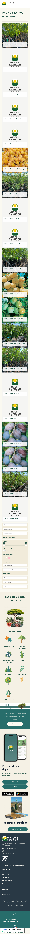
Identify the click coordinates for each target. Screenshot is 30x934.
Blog (3, 884)
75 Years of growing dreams (13, 865)
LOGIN (15, 786)
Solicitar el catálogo (15, 822)
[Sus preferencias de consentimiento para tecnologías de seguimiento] (2, 931)
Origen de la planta (8, 529)
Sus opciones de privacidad (14, 929)
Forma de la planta (7, 582)
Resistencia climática (8, 533)
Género (5, 524)
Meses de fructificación (8, 569)
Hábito (5, 577)
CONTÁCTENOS (15, 724)
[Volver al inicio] (8, 4)
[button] (27, 4)
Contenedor (6, 586)
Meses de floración (8, 565)
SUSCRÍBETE (15, 781)
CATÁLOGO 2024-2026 (17, 829)
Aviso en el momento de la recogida (12, 932)
